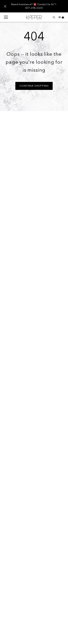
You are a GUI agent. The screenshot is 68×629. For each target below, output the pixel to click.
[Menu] (4, 17)
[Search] (54, 17)
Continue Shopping (34, 85)
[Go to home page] (34, 17)
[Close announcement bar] (5, 6)
